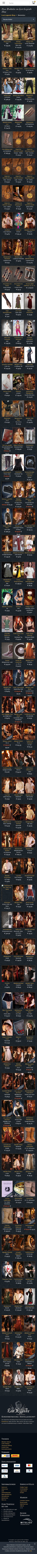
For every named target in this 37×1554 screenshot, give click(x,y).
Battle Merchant (24, 1504)
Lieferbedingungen (6, 1492)
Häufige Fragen (24, 1487)
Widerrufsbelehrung (6, 1494)
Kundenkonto (5, 1421)
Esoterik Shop (5, 1447)
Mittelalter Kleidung (6, 1441)
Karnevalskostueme (7, 1449)
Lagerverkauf (23, 1490)
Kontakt (22, 1492)
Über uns (4, 1500)
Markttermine (5, 1498)
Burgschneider (23, 1502)
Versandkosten (5, 1496)
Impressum (4, 1487)
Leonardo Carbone (24, 1500)
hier (31, 1551)
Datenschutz (5, 1489)
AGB (3, 1490)
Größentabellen (24, 1489)
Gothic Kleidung (5, 1443)
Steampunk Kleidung (7, 1445)
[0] (34, 3)
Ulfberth (22, 1506)
